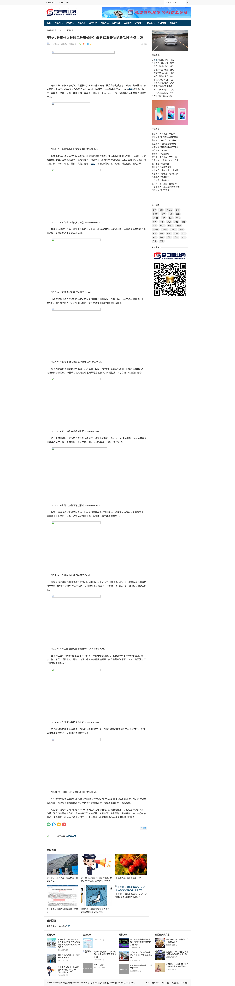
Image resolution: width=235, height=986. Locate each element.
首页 (49, 23)
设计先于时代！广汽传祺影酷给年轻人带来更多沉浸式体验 (105, 954)
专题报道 (49, 2)
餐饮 (156, 60)
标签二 (173, 229)
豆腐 (154, 241)
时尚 (154, 226)
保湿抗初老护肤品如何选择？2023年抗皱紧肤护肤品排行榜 (140, 942)
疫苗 (183, 233)
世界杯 (155, 214)
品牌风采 (93, 23)
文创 (169, 222)
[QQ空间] (59, 824)
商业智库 (174, 23)
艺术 (176, 237)
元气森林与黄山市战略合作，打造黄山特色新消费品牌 (141, 955)
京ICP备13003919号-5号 (82, 983)
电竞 (176, 233)
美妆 (169, 237)
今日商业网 (55, 44)
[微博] (64, 824)
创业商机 (105, 23)
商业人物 (82, 23)
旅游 (183, 222)
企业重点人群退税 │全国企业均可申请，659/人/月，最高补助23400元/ (69, 969)
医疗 (170, 218)
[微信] (49, 824)
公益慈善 (162, 23)
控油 (93, 163)
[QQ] (54, 824)
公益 (178, 214)
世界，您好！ (99, 965)
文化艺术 (139, 23)
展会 (154, 222)
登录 (68, 2)
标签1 (162, 226)
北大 (163, 218)
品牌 (131, 89)
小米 (178, 218)
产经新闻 (70, 23)
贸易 (161, 241)
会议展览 (151, 23)
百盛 (154, 237)
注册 (61, 2)
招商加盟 (116, 23)
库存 (161, 222)
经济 (161, 237)
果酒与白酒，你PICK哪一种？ (128, 878)
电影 (169, 233)
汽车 (181, 229)
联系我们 (185, 983)
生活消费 (128, 23)
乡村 (163, 214)
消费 (154, 233)
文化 (176, 222)
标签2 (170, 226)
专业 (177, 210)
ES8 (161, 210)
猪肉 (161, 233)
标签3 (178, 226)
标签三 (164, 229)
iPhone (169, 210)
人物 (170, 214)
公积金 (155, 218)
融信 (183, 237)
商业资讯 (59, 23)
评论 (145, 44)
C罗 (154, 210)
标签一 (155, 229)
